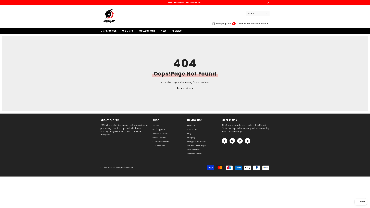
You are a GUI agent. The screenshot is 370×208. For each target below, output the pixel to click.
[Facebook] (224, 141)
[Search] (258, 13)
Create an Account (259, 23)
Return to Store (185, 88)
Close (268, 2)
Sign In (243, 23)
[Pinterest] (240, 141)
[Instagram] (232, 141)
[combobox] (255, 13)
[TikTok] (247, 141)
